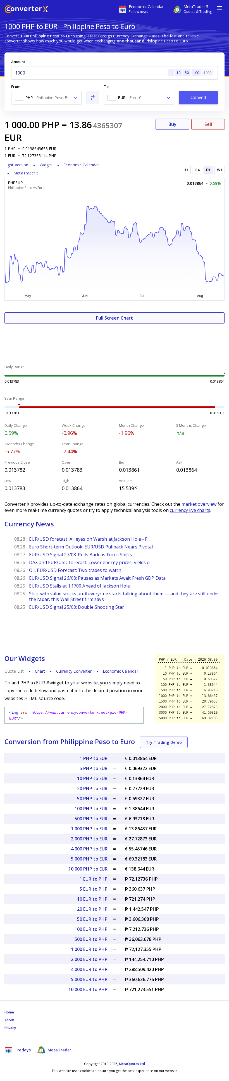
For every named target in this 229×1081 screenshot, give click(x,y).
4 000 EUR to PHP (89, 969)
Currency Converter (74, 671)
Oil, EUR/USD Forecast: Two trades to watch (75, 570)
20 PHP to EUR (92, 788)
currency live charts (190, 510)
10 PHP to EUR (92, 778)
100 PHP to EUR (91, 809)
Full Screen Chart (114, 318)
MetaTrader (58, 1050)
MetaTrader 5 (26, 173)
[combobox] (46, 97)
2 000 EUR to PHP (89, 959)
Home (9, 1012)
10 (178, 72)
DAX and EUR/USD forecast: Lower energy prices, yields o (89, 562)
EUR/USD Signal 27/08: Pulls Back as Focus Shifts (80, 555)
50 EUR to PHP (92, 919)
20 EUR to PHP (92, 909)
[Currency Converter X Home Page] (26, 10)
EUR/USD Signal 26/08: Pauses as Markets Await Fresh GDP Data (97, 578)
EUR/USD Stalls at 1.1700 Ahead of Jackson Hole (79, 586)
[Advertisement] (114, 340)
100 (196, 72)
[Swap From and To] (92, 97)
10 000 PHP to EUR (88, 869)
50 (187, 72)
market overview (199, 504)
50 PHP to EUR (92, 798)
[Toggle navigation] (219, 8)
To (106, 86)
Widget (46, 164)
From (15, 86)
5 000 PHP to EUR (89, 859)
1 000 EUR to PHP (89, 949)
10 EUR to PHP (92, 899)
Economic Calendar (81, 164)
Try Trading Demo (164, 742)
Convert (198, 97)
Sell (208, 124)
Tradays (22, 1050)
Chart (40, 671)
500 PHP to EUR (91, 819)
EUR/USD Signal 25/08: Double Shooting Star (76, 607)
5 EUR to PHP (94, 889)
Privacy (10, 1027)
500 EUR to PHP (91, 939)
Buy (172, 124)
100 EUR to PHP (91, 929)
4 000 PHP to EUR (89, 849)
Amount (18, 61)
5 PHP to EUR (94, 768)
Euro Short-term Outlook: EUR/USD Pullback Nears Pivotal (91, 547)
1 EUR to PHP (94, 879)
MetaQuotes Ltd (132, 1063)
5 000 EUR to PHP (89, 979)
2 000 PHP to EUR (89, 839)
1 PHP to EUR (94, 758)
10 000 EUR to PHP (88, 989)
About (9, 1020)
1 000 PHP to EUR (89, 829)
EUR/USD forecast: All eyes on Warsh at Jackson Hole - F (88, 539)
